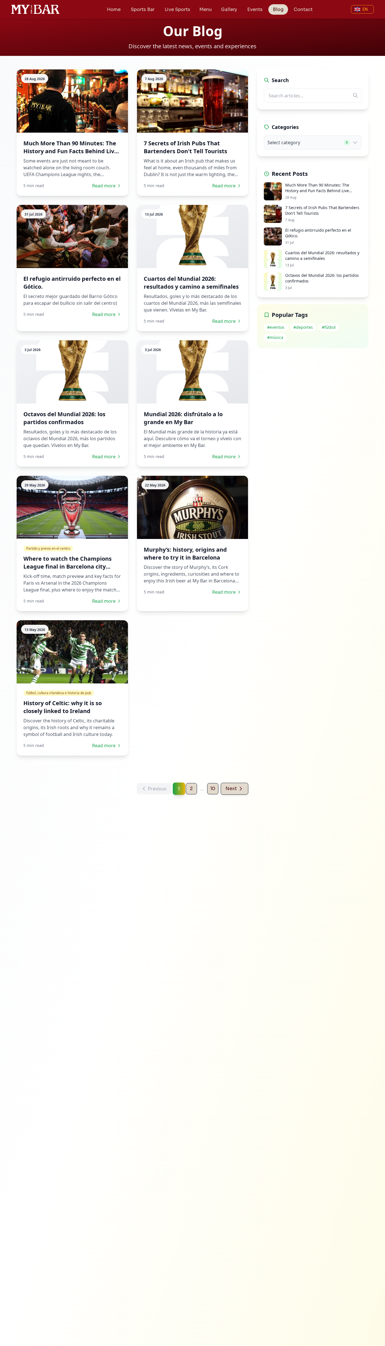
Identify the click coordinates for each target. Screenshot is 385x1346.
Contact (303, 9)
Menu (205, 9)
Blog (278, 9)
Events (255, 9)
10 (212, 789)
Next (231, 789)
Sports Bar (142, 9)
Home (114, 9)
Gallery (229, 9)
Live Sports (177, 9)
